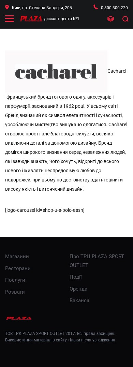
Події (76, 277)
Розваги (15, 292)
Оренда (78, 289)
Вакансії (79, 300)
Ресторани (18, 268)
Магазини (17, 256)
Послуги (15, 280)
